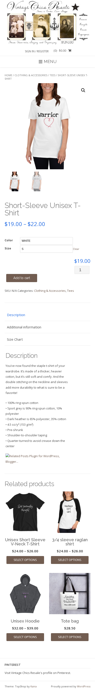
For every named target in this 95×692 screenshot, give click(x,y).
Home (8, 75)
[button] (83, 90)
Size (8, 248)
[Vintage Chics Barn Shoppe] (47, 22)
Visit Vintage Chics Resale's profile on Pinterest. (38, 673)
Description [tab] (16, 314)
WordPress (83, 686)
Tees (52, 75)
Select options (25, 560)
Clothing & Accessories (31, 75)
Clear (76, 249)
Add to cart (21, 278)
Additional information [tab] (24, 327)
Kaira (33, 686)
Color (9, 240)
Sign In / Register (37, 51)
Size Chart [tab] (15, 339)
